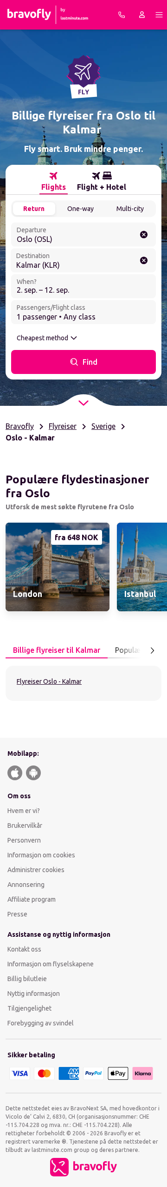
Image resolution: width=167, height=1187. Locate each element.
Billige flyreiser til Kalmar (56, 650)
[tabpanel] (83, 683)
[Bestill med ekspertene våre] (121, 15)
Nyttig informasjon (34, 993)
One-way (80, 208)
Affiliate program (31, 899)
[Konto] (142, 15)
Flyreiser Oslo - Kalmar (49, 681)
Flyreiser (63, 426)
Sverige (103, 426)
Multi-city (130, 208)
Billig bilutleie (27, 978)
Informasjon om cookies (41, 855)
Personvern (24, 840)
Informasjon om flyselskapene (50, 964)
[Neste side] (152, 650)
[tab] (54, 181)
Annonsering (26, 884)
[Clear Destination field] (144, 260)
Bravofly (20, 426)
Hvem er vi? (23, 810)
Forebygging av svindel (40, 1023)
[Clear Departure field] (144, 234)
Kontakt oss (24, 949)
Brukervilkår (24, 825)
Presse (17, 914)
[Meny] (159, 15)
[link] (57, 567)
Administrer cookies (35, 870)
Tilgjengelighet (29, 1008)
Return (34, 208)
